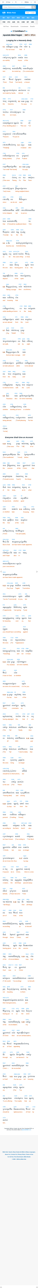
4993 (4, 681)
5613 (27, 954)
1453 (21, 790)
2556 (13, 506)
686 (30, 725)
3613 (4, 120)
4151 (21, 273)
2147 (4, 164)
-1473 (7, 55)
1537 (4, 77)
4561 (14, 823)
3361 (4, 987)
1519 (10, 251)
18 (21, 496)
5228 (17, 616)
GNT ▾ (27, 35)
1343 (15, 1107)
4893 (4, 561)
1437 (25, 44)
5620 (8, 801)
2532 (22, 99)
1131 (23, 153)
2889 (4, 976)
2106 (4, 360)
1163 (18, 452)
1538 (17, 474)
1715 (25, 452)
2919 (4, 714)
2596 (4, 823)
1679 (4, 550)
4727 (11, 110)
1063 (21, 328)
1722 (29, 88)
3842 (25, 284)
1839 (18, 659)
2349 (4, 230)
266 (4, 1085)
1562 (4, 208)
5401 (8, 517)
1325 (16, 262)
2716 (17, 240)
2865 (4, 474)
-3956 (7, 899)
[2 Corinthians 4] (2, 576)
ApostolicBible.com (26, 1129)
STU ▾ (33, 35)
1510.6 (14, 175)
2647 (13, 66)
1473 (4, 251)
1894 (4, 197)
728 (4, 273)
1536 (4, 867)
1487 (28, 714)
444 (4, 528)
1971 (4, 142)
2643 (10, 954)
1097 (4, 834)
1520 (32, 714)
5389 (20, 393)
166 (19, 88)
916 (16, 186)
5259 (12, 230)
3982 (16, 528)
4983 (29, 306)
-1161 (10, 241)
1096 (11, 888)
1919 (4, 55)
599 (19, 725)
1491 (28, 339)
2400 (4, 888)
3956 (22, 441)
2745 (4, 616)
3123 (17, 360)
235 (17, 208)
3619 (24, 66)
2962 (26, 317)
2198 (12, 757)
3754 (20, 44)
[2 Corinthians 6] (35, 576)
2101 (17, 415)
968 (8, 463)
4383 (16, 637)
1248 (24, 943)
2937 (4, 877)
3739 (29, 485)
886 (4, 88)
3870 (15, 1041)
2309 (20, 197)
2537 (25, 867)
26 (15, 692)
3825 (16, 583)
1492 (7, 44)
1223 (7, 328)
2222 (21, 230)
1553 (4, 317)
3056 (27, 1008)
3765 (24, 845)
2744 (4, 648)
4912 (13, 703)
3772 (9, 99)
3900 (4, 997)
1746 (4, 153)
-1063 (10, 44)
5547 (24, 463)
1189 (17, 1052)
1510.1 (5, 426)
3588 (30, 44)
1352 (7, 393)
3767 (20, 284)
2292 (7, 284)
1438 (23, 583)
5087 (4, 1008)
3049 (8, 987)
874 (4, 605)
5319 (4, 452)
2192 (16, 77)
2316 (10, 77)
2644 (4, 921)
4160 (15, 1096)
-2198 (7, 768)
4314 (17, 382)
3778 (4, 110)
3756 (17, 153)
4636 (4, 66)
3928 (24, 877)
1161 (23, 899)
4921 (4, 594)
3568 (4, 812)
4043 (4, 339)
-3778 (17, 251)
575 (16, 317)
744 (16, 877)
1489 (22, 142)
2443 (4, 219)
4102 (12, 328)
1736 (4, 306)
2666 (8, 219)
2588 (27, 648)
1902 (13, 131)
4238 (4, 496)
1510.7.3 (10, 965)
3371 (20, 757)
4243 (18, 1030)
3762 (11, 812)
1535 (4, 404)
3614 (19, 55)
